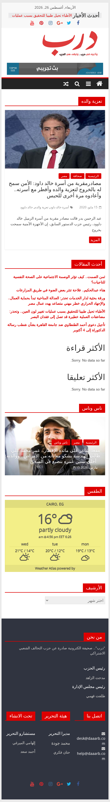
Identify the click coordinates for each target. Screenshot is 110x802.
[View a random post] (66, 83)
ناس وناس (61, 442)
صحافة (77, 176)
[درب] (99, 83)
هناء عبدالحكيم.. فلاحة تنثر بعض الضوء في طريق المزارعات (60, 289)
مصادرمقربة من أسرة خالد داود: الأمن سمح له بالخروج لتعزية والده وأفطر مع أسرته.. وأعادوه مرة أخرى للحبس (55, 189)
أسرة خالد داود (59, 207)
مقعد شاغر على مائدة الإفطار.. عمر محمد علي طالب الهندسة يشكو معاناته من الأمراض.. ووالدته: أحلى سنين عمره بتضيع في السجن (52, 456)
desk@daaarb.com (91, 741)
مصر (64, 176)
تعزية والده (41, 207)
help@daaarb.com (91, 756)
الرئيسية (93, 176)
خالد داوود (26, 207)
